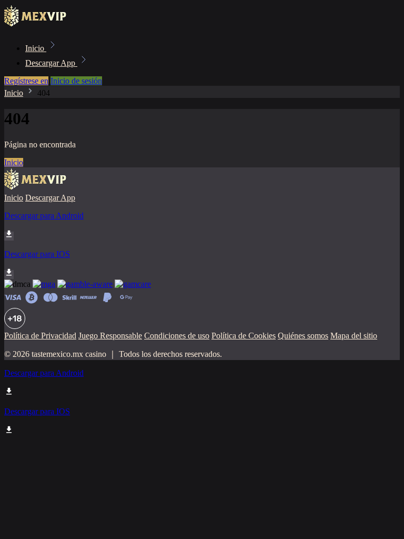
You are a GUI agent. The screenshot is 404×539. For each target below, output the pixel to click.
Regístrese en (26, 80)
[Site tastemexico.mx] (40, 25)
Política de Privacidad (40, 335)
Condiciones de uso (176, 335)
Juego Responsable (110, 335)
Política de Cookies (243, 335)
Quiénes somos (303, 335)
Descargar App (51, 62)
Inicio (35, 48)
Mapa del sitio (353, 335)
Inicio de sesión (76, 80)
